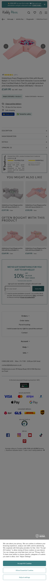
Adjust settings (24, 577)
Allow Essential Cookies (24, 570)
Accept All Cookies (24, 563)
